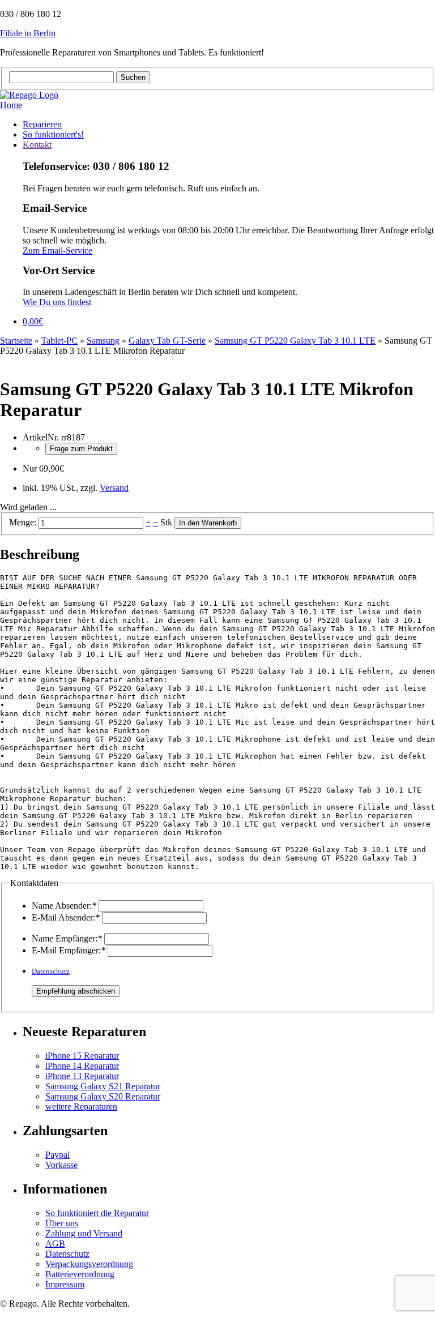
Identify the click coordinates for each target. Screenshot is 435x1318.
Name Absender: (64, 905)
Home (11, 105)
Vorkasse (61, 1165)
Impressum (64, 1284)
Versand (114, 488)
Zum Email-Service (57, 250)
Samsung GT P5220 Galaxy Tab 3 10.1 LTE (295, 340)
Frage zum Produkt (81, 448)
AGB (55, 1243)
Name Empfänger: (67, 938)
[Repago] (29, 95)
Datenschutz (51, 971)
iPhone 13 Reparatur (82, 1076)
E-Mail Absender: (66, 917)
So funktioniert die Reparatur (97, 1213)
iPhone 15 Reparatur (82, 1055)
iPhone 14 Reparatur (82, 1066)
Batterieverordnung (79, 1274)
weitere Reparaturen (81, 1106)
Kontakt (37, 144)
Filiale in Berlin (28, 33)
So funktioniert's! (53, 134)
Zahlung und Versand (83, 1233)
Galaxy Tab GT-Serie (167, 340)
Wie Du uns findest (57, 302)
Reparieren (42, 124)
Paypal (57, 1154)
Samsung (103, 340)
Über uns (61, 1223)
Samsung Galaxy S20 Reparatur (102, 1096)
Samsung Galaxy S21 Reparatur (102, 1086)
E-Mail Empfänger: (68, 950)
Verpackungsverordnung (89, 1264)
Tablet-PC (59, 340)
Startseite (16, 340)
